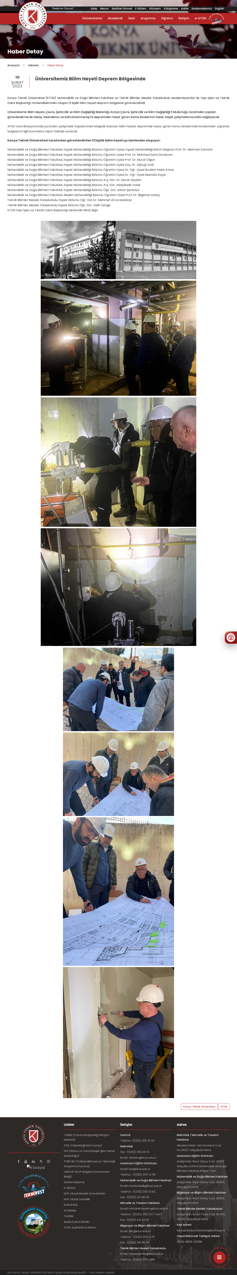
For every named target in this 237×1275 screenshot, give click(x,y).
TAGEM (68, 1216)
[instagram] (48, 1161)
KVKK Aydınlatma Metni (80, 1227)
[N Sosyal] (36, 1167)
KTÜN (224, 1107)
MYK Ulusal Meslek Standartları (84, 1193)
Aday (94, 8)
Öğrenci (167, 18)
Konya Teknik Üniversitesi (199, 1107)
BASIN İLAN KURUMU (77, 1222)
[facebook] (19, 1161)
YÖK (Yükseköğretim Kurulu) (83, 1145)
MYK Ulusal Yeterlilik (77, 1199)
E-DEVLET (70, 1188)
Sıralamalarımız (201, 8)
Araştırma (148, 18)
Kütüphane (171, 8)
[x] (41, 1161)
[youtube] (26, 1161)
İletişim (183, 18)
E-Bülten (140, 8)
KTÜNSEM (70, 1210)
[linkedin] (34, 1161)
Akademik (115, 18)
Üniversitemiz (92, 18)
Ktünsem (155, 8)
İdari (131, 18)
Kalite (184, 8)
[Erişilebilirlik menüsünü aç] (231, 637)
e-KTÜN (200, 18)
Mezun (104, 8)
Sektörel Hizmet (122, 8)
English (219, 8)
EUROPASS (71, 1205)
